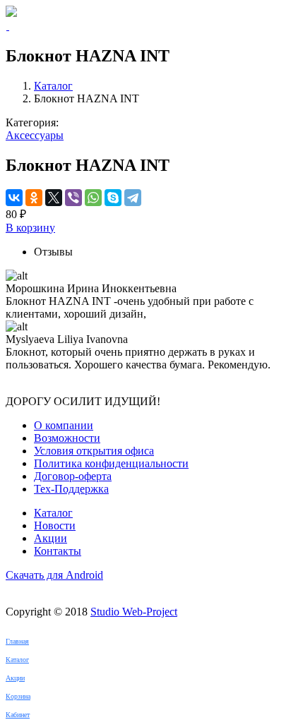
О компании (63, 425)
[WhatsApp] (93, 197)
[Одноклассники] (33, 197)
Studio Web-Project (133, 612)
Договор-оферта (73, 476)
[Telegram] (132, 197)
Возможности (67, 438)
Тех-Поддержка (71, 489)
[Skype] (113, 197)
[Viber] (73, 197)
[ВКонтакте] (14, 197)
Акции (50, 538)
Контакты (57, 551)
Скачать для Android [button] (54, 575)
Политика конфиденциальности (111, 463)
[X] (53, 197)
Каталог (53, 86)
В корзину (30, 228)
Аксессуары (35, 135)
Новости (55, 525)
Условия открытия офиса (94, 451)
